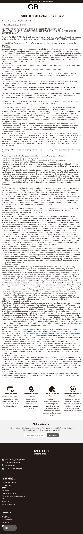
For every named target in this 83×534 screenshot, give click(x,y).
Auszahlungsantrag (8, 504)
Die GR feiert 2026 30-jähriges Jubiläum (41, 1)
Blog (3, 514)
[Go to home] (33, 6)
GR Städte (5, 522)
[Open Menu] (2, 6)
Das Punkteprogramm (9, 482)
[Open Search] (59, 7)
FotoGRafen (6, 517)
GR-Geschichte (7, 519)
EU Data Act (6, 501)
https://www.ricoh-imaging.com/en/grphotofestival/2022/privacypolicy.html (50, 333)
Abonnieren (53, 435)
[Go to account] (62, 7)
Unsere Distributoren (9, 480)
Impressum (5, 490)
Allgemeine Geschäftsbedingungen (13, 496)
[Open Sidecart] (64, 7)
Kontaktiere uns (10, 465)
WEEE (4, 499)
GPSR (4, 488)
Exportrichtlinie (7, 485)
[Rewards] (10, 528)
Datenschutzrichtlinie (9, 493)
